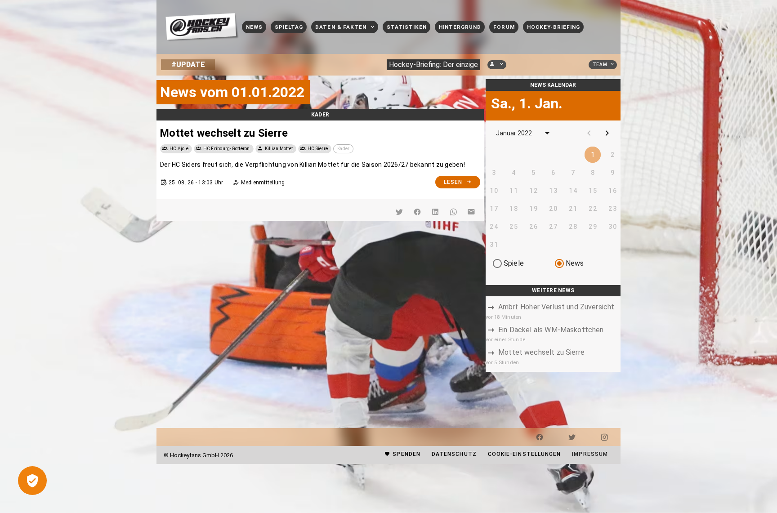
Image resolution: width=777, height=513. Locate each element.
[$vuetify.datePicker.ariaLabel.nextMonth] (607, 133)
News (575, 263)
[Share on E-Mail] (471, 212)
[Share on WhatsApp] (453, 212)
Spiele (514, 263)
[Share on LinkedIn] (435, 212)
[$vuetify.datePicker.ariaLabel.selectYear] (547, 133)
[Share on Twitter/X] (399, 212)
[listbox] (553, 334)
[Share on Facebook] (417, 212)
